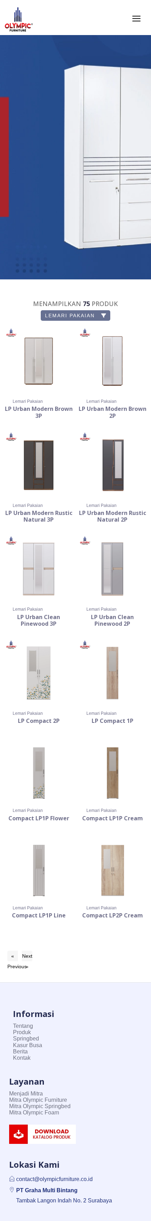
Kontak (22, 1058)
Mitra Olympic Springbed (40, 1106)
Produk (22, 1032)
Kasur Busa (27, 1045)
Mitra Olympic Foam (34, 1112)
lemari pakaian (71, 315)
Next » (27, 957)
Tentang (23, 1026)
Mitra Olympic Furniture (38, 1100)
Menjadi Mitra (26, 1094)
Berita (20, 1051)
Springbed (26, 1039)
